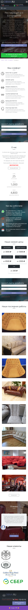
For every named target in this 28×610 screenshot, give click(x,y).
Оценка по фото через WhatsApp (14, 55)
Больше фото (14, 495)
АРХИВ (6, 60)
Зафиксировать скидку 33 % (14, 45)
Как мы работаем (14, 168)
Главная (2, 60)
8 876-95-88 (19, 5)
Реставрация (10, 60)
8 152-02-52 (5, 5)
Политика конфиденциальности (8, 599)
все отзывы (14, 536)
